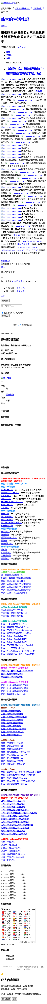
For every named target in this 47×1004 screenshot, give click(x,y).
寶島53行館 (6, 496)
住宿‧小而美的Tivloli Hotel (13, 648)
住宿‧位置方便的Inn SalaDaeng (15, 627)
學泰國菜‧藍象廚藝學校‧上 (14, 613)
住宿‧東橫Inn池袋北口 (11, 735)
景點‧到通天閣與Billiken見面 (14, 778)
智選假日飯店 (7, 490)
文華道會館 (6, 556)
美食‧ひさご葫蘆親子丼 (12, 746)
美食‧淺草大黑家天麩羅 (12, 714)
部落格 (9, 55)
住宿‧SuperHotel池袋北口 (12, 732)
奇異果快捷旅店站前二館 (12, 502)
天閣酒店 (5, 532)
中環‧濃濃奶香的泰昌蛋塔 (13, 807)
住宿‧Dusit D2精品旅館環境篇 (14, 691)
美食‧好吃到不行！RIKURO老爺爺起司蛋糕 (21, 772)
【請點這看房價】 (23, 244)
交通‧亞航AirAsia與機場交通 (14, 593)
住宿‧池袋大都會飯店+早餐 (13, 729)
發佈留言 (5, 316)
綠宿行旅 (5, 535)
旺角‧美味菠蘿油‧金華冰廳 (14, 834)
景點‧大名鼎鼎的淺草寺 (12, 720)
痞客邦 (15, 281)
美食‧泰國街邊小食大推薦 (13, 581)
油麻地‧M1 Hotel (9, 845)
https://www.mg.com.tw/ (32, 241)
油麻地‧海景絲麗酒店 (11, 851)
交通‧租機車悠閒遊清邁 (12, 674)
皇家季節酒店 (7, 544)
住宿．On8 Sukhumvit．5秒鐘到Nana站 (18, 651)
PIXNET (12, 967)
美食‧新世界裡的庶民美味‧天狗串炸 (18, 775)
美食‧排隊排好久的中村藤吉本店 (16, 752)
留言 (21, 281)
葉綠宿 (4, 541)
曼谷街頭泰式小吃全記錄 (12, 610)
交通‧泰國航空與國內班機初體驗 (16, 590)
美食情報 (22, 47)
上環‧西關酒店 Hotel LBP (12, 857)
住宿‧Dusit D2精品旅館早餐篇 (14, 685)
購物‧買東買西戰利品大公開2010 (16, 587)
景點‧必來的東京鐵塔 (11, 726)
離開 (14, 999)
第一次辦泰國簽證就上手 (12, 575)
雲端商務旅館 (7, 520)
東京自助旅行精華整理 (11, 711)
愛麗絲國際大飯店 (9, 538)
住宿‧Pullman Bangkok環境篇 (14, 642)
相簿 (8, 52)
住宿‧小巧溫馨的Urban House (14, 624)
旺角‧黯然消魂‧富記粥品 (13, 831)
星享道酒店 (6, 553)
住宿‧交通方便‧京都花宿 (13, 764)
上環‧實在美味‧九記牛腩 (13, 801)
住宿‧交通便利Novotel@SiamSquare (17, 630)
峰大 (3, 267)
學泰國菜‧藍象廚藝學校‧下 (14, 616)
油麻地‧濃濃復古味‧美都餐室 (15, 828)
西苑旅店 (5, 508)
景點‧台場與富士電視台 (12, 723)
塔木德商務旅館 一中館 (11, 523)
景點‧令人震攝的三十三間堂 (14, 755)
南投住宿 (21, 291)
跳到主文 (5, 26)
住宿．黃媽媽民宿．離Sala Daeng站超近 (18, 654)
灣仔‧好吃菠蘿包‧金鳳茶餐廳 (15, 816)
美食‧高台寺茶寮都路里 (12, 749)
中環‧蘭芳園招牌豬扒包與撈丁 (15, 810)
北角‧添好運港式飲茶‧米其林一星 (17, 825)
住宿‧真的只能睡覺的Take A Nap (16, 633)
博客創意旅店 (7, 517)
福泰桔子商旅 (7, 526)
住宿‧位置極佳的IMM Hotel (13, 694)
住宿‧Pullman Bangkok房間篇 (14, 639)
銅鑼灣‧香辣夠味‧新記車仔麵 (15, 819)
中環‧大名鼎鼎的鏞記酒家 (13, 804)
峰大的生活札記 (15, 19)
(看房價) (38, 91)
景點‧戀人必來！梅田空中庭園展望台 (18, 781)
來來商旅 (5, 514)
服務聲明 (27, 969)
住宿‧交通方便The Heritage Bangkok (17, 645)
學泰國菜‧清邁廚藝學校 (12, 677)
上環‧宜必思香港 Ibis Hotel (13, 854)
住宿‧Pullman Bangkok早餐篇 (14, 636)
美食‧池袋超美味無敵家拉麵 (14, 717)
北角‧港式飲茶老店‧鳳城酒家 (15, 822)
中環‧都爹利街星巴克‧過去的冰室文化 (19, 813)
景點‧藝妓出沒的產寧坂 (12, 761)
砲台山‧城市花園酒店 (11, 848)
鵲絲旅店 (5, 559)
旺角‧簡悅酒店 (8, 842)
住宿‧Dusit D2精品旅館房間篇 (14, 688)
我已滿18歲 (6, 999)
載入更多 (5, 301)
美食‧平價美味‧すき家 (12, 743)
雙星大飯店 (6, 499)
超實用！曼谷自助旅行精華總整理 (16, 578)
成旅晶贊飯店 (7, 505)
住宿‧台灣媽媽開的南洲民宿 (14, 784)
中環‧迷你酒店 (8, 860)
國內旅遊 (21, 288)
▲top (3, 296)
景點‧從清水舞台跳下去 (12, 758)
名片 (8, 58)
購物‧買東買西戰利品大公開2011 (16, 584)
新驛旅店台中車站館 (10, 493)
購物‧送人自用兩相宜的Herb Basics (17, 671)
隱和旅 (4, 550)
